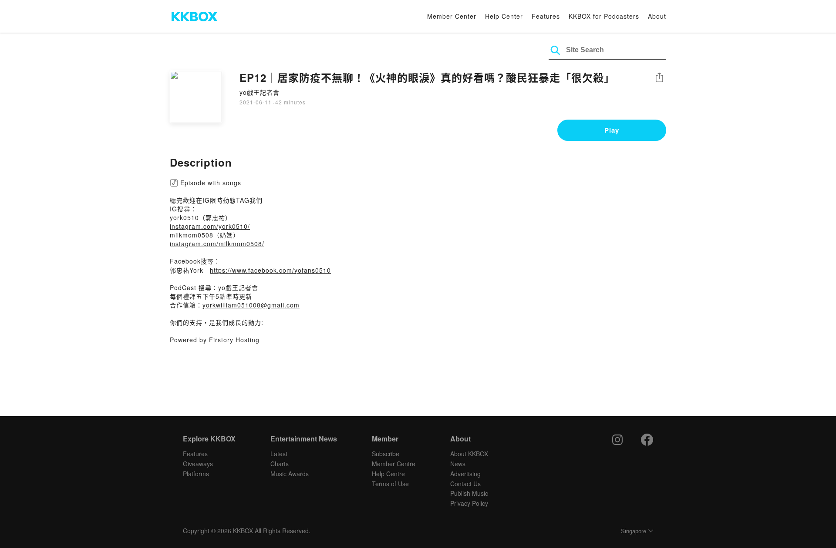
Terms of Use (390, 483)
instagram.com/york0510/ (210, 226)
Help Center (504, 16)
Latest (278, 453)
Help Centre (388, 473)
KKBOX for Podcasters (604, 16)
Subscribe (385, 453)
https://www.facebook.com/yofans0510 (270, 270)
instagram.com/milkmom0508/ (217, 243)
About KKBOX (469, 453)
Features (546, 16)
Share (659, 78)
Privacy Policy (469, 503)
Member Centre (393, 463)
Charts (279, 463)
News (457, 463)
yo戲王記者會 (259, 92)
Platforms (196, 473)
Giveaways (198, 463)
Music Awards (289, 473)
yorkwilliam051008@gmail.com (251, 305)
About (657, 16)
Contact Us (465, 483)
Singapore (633, 531)
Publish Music (469, 493)
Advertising (465, 473)
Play (611, 130)
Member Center (451, 16)
